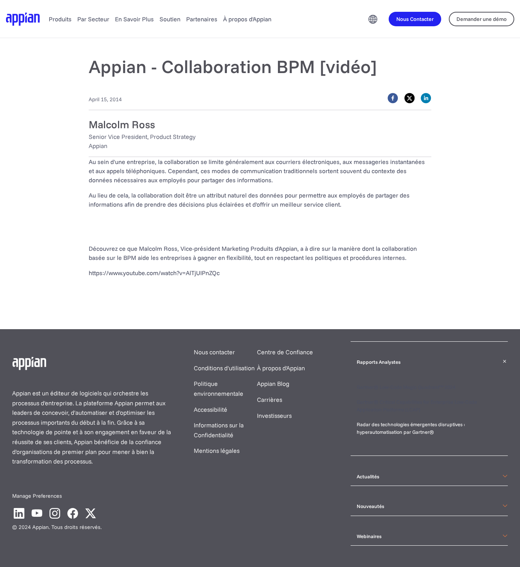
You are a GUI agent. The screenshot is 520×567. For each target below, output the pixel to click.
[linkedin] (426, 98)
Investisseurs (274, 415)
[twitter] (409, 98)
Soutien (170, 19)
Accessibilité (210, 409)
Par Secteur (93, 19)
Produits (60, 19)
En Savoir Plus (134, 19)
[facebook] (393, 98)
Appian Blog (273, 383)
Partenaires (201, 19)
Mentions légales (216, 450)
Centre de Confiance (285, 352)
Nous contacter (214, 352)
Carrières (269, 399)
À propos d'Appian (247, 19)
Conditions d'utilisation (224, 368)
